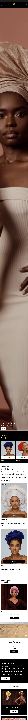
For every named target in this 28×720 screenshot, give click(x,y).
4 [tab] (14, 614)
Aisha (2, 460)
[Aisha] (14, 546)
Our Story (5, 678)
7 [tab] (18, 614)
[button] (1, 5)
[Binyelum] (14, 500)
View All (14, 617)
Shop (3, 428)
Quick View (8, 457)
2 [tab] (11, 614)
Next (26, 581)
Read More (14, 649)
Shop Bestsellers (5, 480)
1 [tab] (10, 614)
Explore (14, 711)
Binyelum (4, 519)
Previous (23, 581)
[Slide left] (23, 438)
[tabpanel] (14, 219)
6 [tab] (17, 614)
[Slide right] (26, 438)
